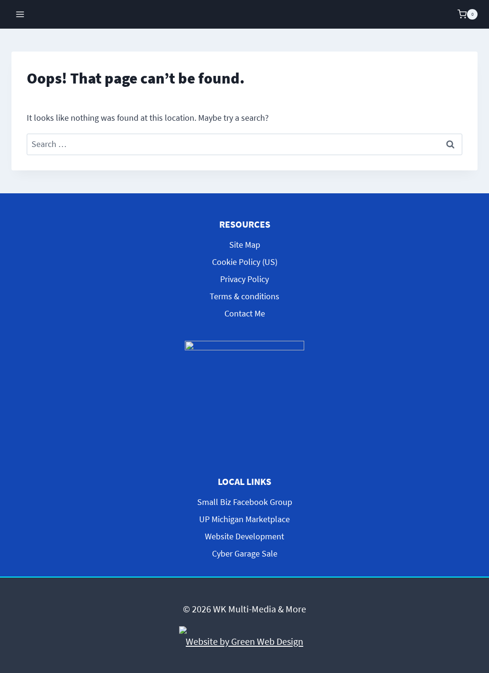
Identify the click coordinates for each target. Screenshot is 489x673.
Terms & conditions (244, 296)
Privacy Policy (244, 278)
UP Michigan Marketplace (244, 519)
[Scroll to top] (473, 586)
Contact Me (244, 313)
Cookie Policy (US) (244, 261)
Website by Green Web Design (244, 641)
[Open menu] (20, 14)
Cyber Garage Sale (244, 553)
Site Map (244, 244)
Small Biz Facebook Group (244, 501)
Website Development (244, 536)
